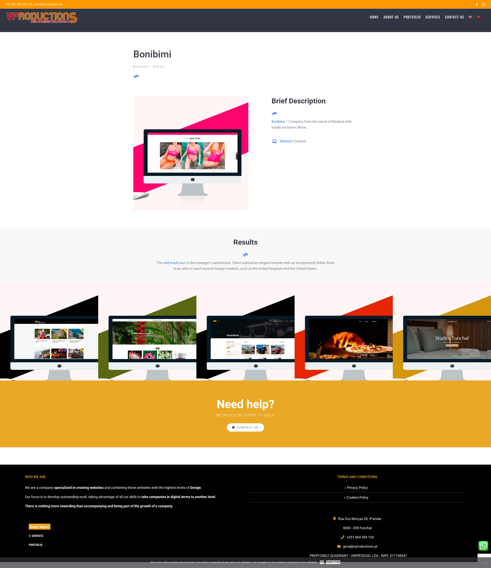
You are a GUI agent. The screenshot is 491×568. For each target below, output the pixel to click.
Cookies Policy (357, 497)
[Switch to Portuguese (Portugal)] (478, 17)
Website (286, 141)
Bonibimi (278, 122)
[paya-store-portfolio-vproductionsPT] (190, 97)
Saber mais (333, 562)
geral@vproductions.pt (48, 4)
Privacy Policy (357, 488)
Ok (322, 562)
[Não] (486, 563)
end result (170, 263)
